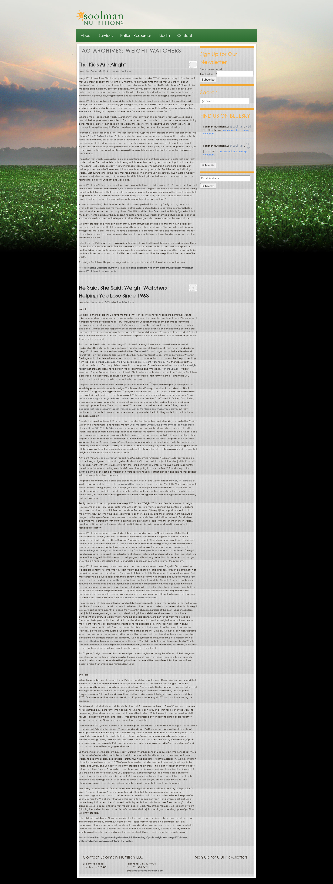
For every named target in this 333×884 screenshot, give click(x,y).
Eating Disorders (98, 267)
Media (164, 35)
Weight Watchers (88, 271)
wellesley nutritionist (109, 841)
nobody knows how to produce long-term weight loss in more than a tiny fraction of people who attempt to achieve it (134, 548)
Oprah (150, 837)
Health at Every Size (154, 211)
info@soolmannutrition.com (148, 870)
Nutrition (112, 267)
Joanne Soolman (121, 71)
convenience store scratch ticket (137, 597)
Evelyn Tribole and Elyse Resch (126, 484)
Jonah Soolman (125, 302)
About (86, 35)
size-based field (87, 641)
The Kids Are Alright (102, 64)
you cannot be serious (132, 188)
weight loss (161, 837)
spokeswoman (109, 457)
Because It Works (144, 351)
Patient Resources (135, 35)
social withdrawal (151, 627)
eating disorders (138, 267)
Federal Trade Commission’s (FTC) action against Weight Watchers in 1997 (130, 361)
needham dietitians (158, 267)
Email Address (208, 74)
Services (106, 35)
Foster (137, 510)
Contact (184, 35)
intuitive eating (87, 471)
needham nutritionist (181, 267)
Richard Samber (170, 368)
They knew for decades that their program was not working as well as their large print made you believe (133, 407)
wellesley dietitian (88, 841)
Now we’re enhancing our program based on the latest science (136, 396)
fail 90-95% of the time (102, 136)
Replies (128, 841)
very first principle (182, 480)
